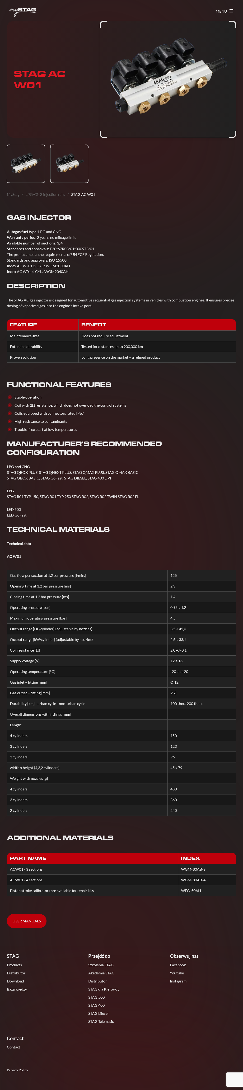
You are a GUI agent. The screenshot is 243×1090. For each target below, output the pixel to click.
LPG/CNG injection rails (45, 194)
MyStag (13, 194)
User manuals (27, 921)
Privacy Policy (17, 1070)
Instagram (178, 981)
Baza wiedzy (17, 989)
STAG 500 (96, 997)
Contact (13, 1047)
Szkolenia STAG (101, 965)
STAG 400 (96, 1005)
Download (15, 981)
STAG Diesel (98, 1013)
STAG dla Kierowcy (103, 989)
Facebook (178, 965)
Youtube (177, 973)
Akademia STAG (101, 973)
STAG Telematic (101, 1021)
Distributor (16, 973)
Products (14, 965)
